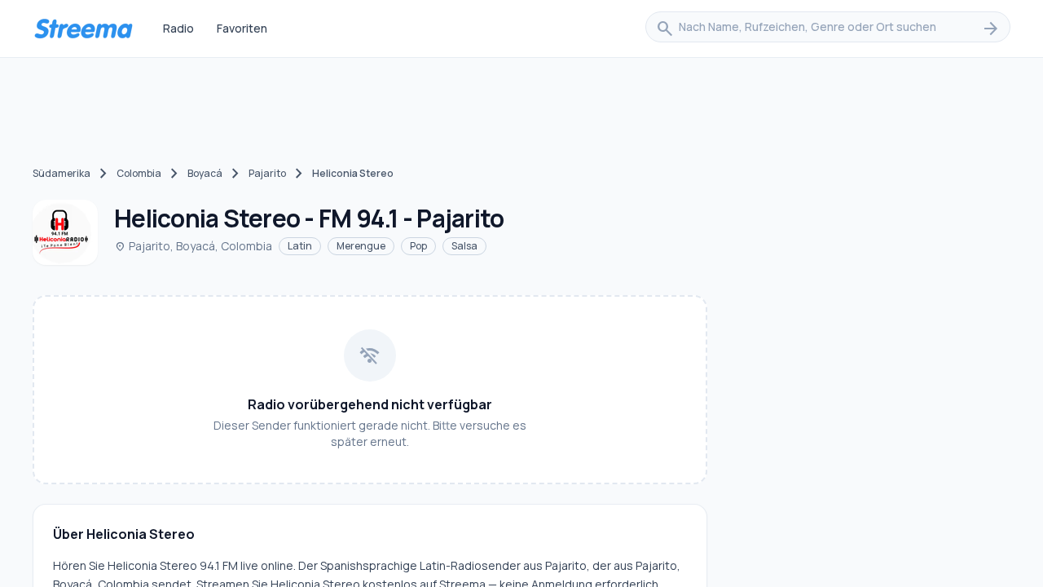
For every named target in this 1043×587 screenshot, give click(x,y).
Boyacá (204, 173)
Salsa (464, 246)
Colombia (139, 173)
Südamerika (61, 173)
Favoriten (242, 28)
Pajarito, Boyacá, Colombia (193, 246)
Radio (178, 28)
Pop (418, 246)
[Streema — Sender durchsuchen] (83, 28)
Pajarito (267, 173)
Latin (300, 246)
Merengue (361, 246)
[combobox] (827, 28)
